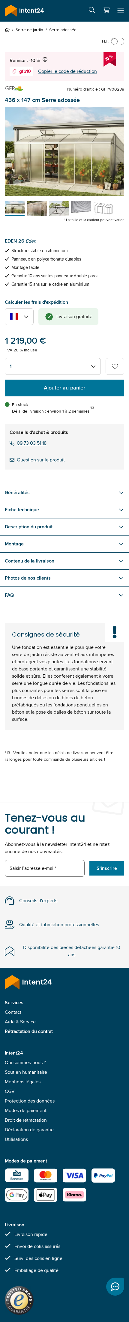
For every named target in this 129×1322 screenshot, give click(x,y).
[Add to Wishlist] (115, 366)
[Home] (8, 29)
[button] (106, 10)
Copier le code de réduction (67, 71)
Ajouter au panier (64, 388)
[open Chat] (115, 1287)
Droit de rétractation (26, 1120)
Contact (13, 1012)
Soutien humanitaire (26, 1072)
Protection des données (30, 1100)
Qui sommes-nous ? (25, 1062)
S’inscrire (107, 868)
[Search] (91, 11)
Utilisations (16, 1139)
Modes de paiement (25, 1110)
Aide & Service (20, 1021)
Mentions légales (22, 1081)
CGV (10, 1091)
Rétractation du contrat (29, 1031)
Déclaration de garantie (29, 1129)
